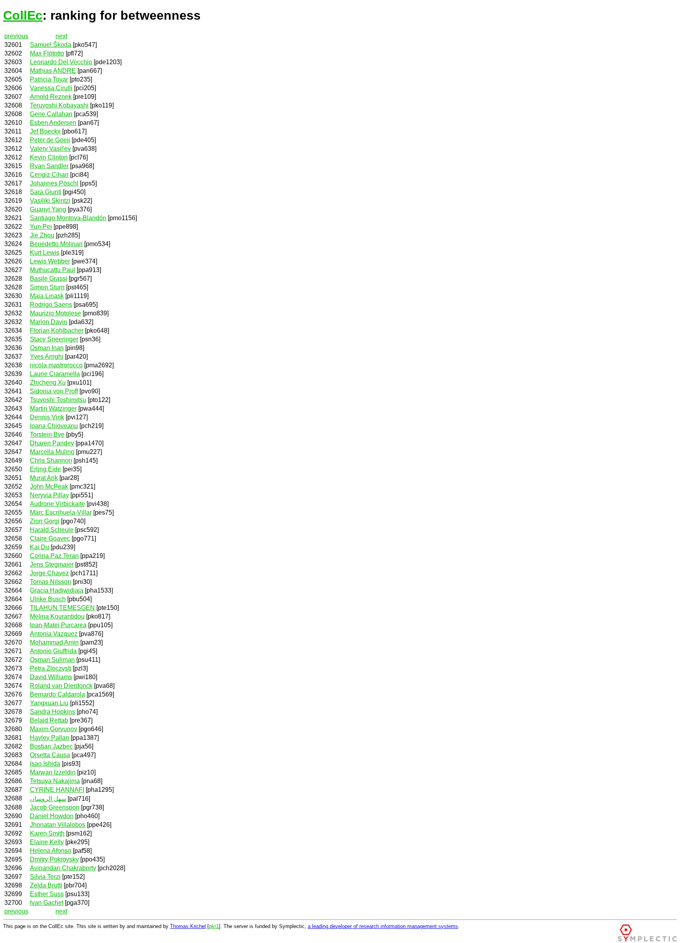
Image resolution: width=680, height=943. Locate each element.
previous (16, 36)
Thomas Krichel (188, 926)
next (61, 36)
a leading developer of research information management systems (383, 926)
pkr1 (214, 926)
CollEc (22, 15)
